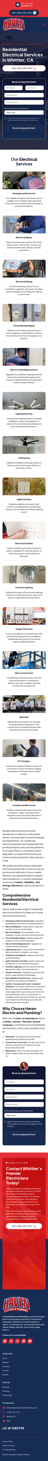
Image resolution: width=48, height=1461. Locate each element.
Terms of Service (8, 1445)
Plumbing (5, 1391)
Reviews (5, 1375)
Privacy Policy (7, 1441)
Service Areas (7, 1395)
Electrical (5, 1387)
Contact (5, 1370)
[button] (43, 25)
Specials (5, 1362)
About (4, 1358)
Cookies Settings (8, 1450)
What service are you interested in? (16, 108)
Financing (5, 1366)
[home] (13, 25)
